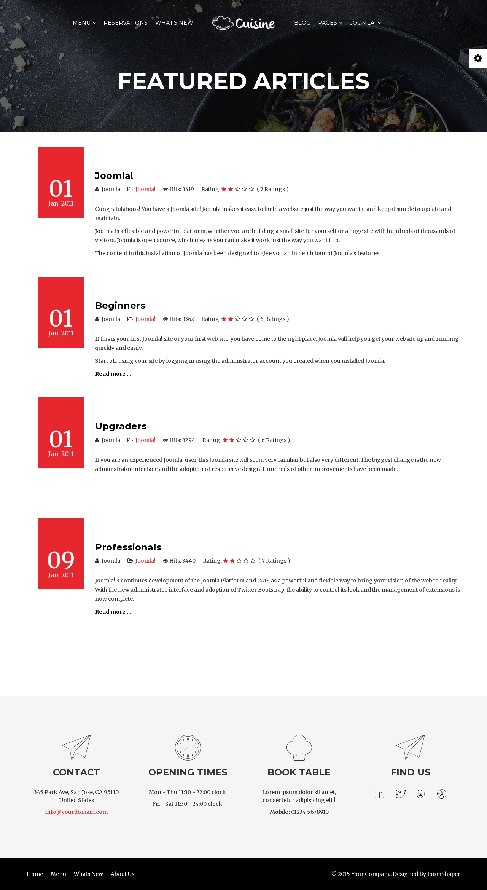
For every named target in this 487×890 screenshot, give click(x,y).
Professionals (128, 547)
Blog (302, 22)
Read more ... (113, 373)
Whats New (88, 874)
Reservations (125, 22)
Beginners (120, 305)
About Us (122, 874)
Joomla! (363, 22)
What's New (174, 22)
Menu (82, 22)
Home (35, 874)
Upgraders (120, 426)
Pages (327, 22)
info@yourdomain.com (76, 812)
